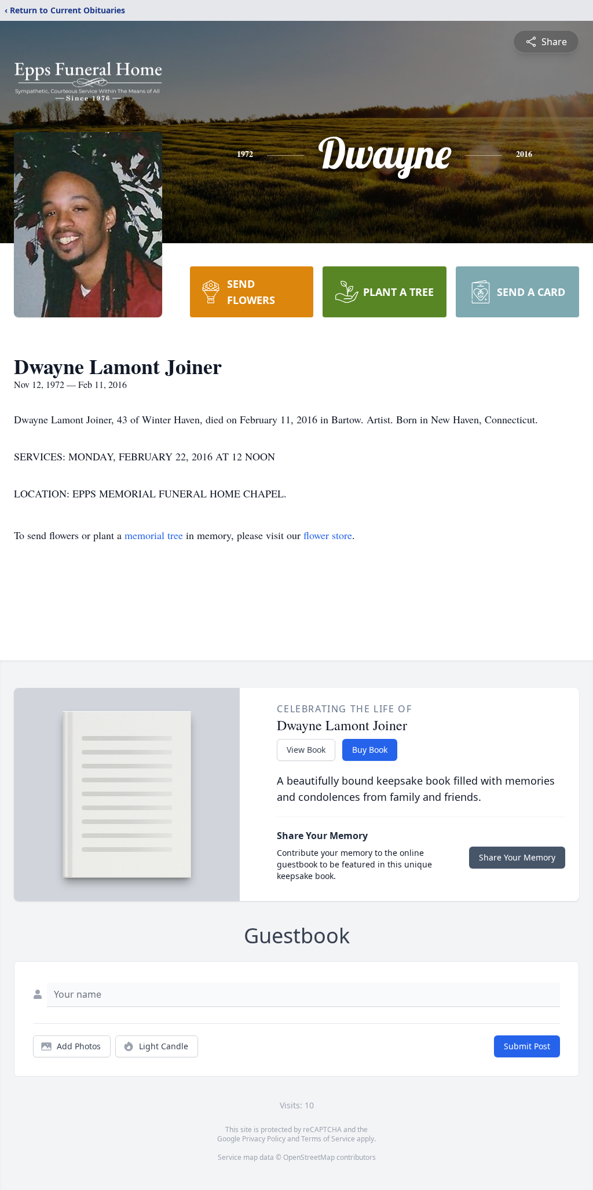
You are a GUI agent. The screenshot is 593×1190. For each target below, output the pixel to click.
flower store (327, 535)
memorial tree (154, 535)
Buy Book (369, 749)
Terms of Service (328, 1139)
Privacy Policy (263, 1139)
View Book (306, 749)
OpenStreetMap (309, 1157)
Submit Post (527, 1046)
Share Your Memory (517, 857)
